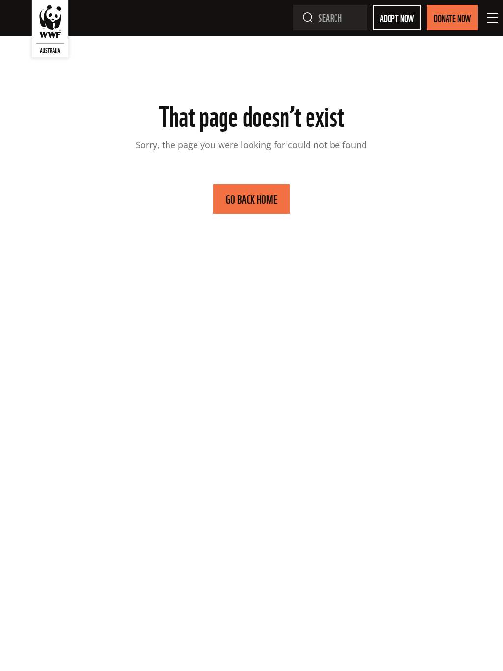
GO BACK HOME (251, 199)
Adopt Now (397, 18)
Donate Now (452, 18)
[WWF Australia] (50, 31)
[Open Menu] (493, 18)
